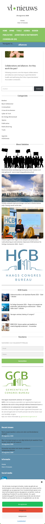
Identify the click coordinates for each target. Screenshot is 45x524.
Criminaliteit (6, 107)
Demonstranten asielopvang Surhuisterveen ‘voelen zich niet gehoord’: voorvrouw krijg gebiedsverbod (21, 171)
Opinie (11, 31)
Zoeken (38, 89)
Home (22, 21)
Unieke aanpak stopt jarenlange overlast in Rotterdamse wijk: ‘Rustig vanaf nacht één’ (21, 204)
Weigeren (22, 510)
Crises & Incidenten (8, 110)
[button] (42, 482)
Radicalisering (7, 127)
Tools (19, 31)
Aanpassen (22, 516)
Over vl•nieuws (22, 23)
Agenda (27, 31)
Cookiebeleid (21, 521)
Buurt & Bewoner (7, 104)
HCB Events (5, 138)
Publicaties (7, 35)
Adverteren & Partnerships (26, 35)
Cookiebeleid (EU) (10, 39)
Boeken (35, 31)
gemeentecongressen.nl (29, 417)
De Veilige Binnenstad (9, 117)
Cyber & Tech (6, 114)
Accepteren (22, 504)
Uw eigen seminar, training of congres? (22, 314)
